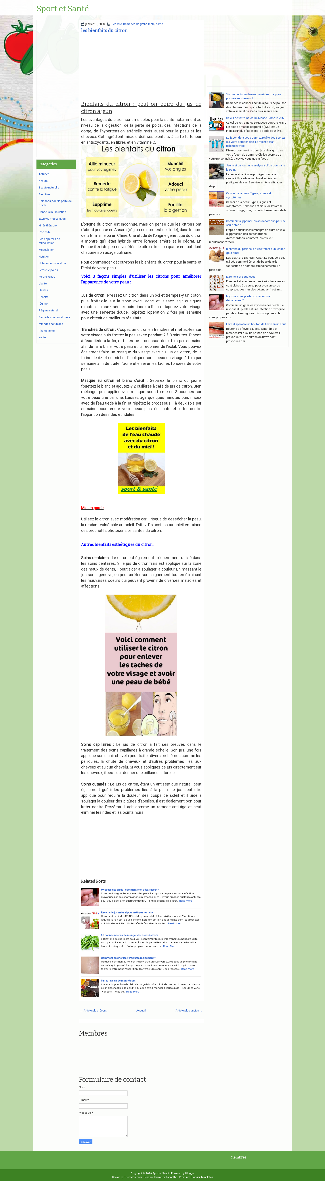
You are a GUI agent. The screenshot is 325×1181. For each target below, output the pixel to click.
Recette (43, 297)
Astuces (44, 174)
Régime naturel (48, 310)
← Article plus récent (93, 1010)
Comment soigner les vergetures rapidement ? (128, 957)
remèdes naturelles (51, 324)
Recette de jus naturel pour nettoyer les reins (127, 912)
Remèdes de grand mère (139, 24)
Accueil (141, 1010)
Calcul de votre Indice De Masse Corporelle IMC (256, 118)
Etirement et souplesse (240, 276)
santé (159, 24)
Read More (185, 900)
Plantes (43, 290)
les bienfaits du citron (104, 30)
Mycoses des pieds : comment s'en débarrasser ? (130, 889)
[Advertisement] (141, 67)
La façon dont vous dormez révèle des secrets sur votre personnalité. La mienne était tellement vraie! (255, 141)
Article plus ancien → (189, 1010)
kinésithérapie (48, 225)
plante (43, 283)
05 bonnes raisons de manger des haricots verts (129, 935)
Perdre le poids (48, 270)
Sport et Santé (62, 8)
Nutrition (44, 256)
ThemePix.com (133, 1177)
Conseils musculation (52, 212)
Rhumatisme (47, 330)
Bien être (116, 24)
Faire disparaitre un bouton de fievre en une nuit (256, 324)
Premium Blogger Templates (196, 1177)
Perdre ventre (47, 276)
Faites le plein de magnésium (118, 980)
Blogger (190, 1173)
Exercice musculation (52, 218)
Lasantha (171, 1177)
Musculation (46, 249)
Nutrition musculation (52, 263)
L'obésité (45, 232)
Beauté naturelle (49, 187)
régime (43, 303)
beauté (43, 181)
